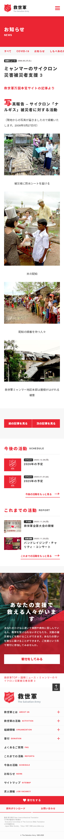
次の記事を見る (46, 423)
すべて (7, 51)
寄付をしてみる (32, 659)
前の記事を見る (18, 423)
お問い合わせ (48, 808)
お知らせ (39, 51)
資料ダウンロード (15, 808)
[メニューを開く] (57, 8)
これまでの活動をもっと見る (36, 556)
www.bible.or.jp (38, 826)
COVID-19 (23, 51)
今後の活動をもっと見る (38, 494)
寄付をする (34, 800)
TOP (56, 689)
